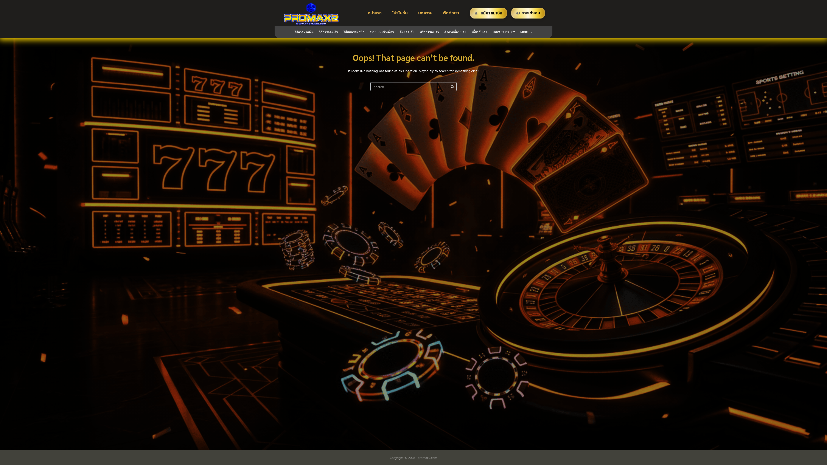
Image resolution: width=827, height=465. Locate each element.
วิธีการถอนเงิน (328, 32)
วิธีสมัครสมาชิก (354, 32)
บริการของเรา (429, 32)
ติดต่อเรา (451, 13)
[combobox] (409, 86)
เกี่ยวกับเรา (479, 32)
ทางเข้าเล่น (531, 13)
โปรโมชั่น (400, 13)
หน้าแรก (375, 13)
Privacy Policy (504, 32)
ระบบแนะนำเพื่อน (382, 32)
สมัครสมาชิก (491, 13)
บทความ (425, 13)
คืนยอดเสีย (407, 32)
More (524, 32)
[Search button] (452, 86)
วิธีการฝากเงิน (304, 32)
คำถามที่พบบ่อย (455, 32)
